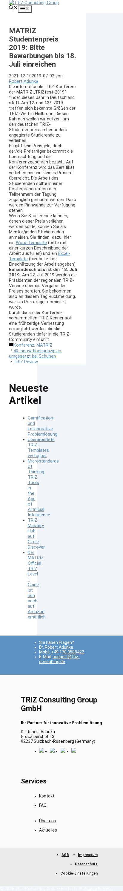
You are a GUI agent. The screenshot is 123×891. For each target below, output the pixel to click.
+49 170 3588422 (67, 652)
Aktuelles (48, 830)
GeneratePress (98, 888)
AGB (65, 855)
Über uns (47, 820)
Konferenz (23, 345)
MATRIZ (44, 345)
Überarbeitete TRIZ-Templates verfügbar (41, 447)
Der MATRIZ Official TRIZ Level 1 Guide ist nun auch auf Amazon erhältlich (37, 585)
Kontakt (46, 796)
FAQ (43, 805)
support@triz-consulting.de (59, 659)
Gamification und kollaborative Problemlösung (42, 426)
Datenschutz (86, 864)
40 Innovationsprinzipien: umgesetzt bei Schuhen (35, 353)
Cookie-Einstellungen (79, 873)
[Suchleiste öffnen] (13, 8)
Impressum (88, 855)
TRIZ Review (25, 362)
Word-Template (31, 242)
